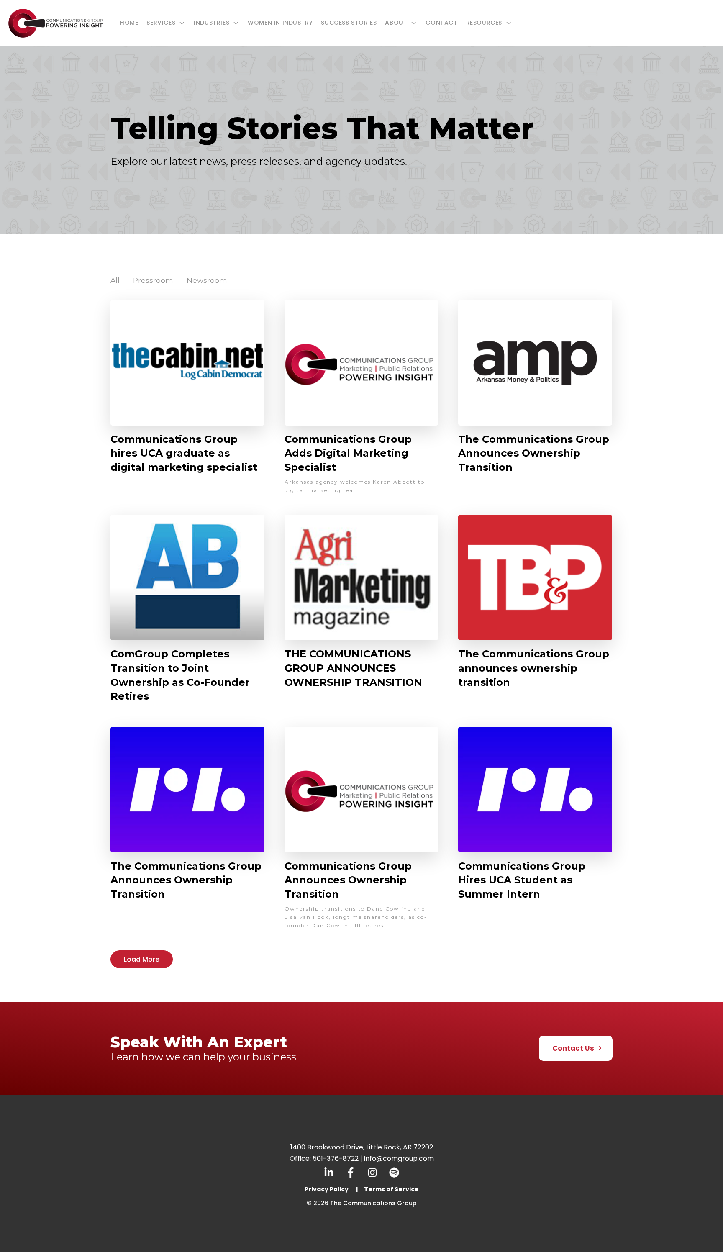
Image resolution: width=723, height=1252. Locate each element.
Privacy (316, 1189)
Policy (338, 1189)
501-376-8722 (336, 1158)
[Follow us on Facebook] (350, 1172)
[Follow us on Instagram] (372, 1172)
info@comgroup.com (399, 1158)
